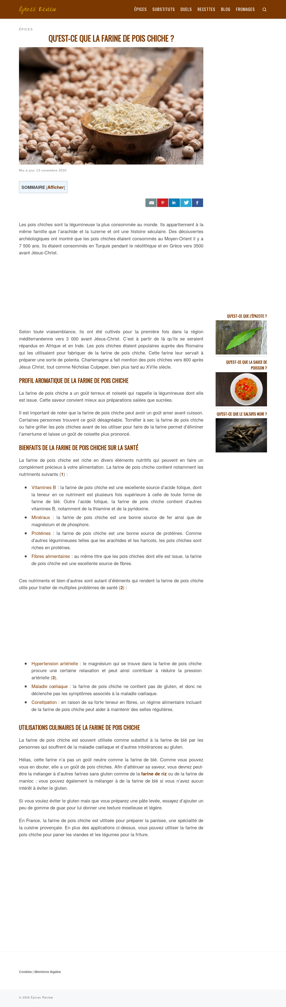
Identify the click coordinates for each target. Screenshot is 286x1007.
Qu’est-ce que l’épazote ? (247, 316)
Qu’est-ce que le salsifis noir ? (242, 414)
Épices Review (42, 997)
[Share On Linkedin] (174, 202)
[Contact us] (151, 202)
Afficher (55, 187)
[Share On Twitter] (185, 202)
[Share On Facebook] (197, 202)
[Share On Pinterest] (162, 202)
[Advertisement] (111, 291)
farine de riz (154, 773)
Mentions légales (47, 971)
